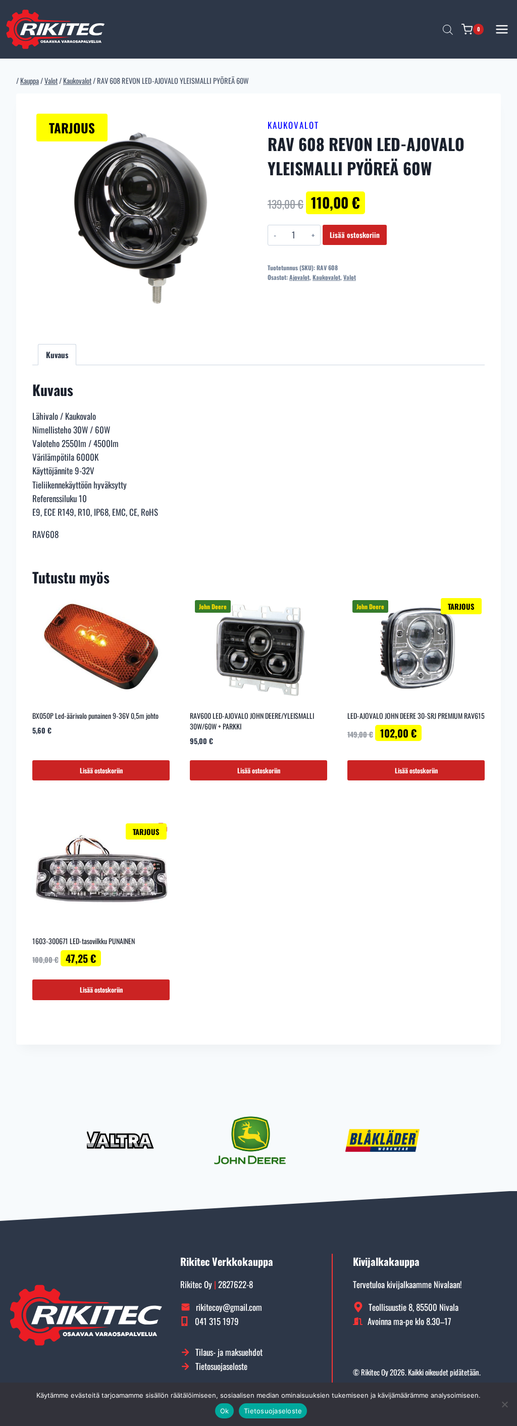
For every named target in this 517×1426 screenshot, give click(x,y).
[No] (504, 1404)
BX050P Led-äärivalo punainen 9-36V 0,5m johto (95, 715)
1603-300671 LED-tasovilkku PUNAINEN (83, 941)
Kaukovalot (293, 125)
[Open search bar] (448, 29)
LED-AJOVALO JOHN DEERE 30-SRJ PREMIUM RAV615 (416, 715)
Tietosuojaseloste (273, 1411)
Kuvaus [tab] (57, 354)
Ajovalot (299, 277)
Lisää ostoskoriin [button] (101, 770)
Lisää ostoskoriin (355, 234)
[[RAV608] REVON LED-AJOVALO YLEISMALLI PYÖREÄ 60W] (140, 218)
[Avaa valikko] (502, 29)
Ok (224, 1411)
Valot (349, 277)
